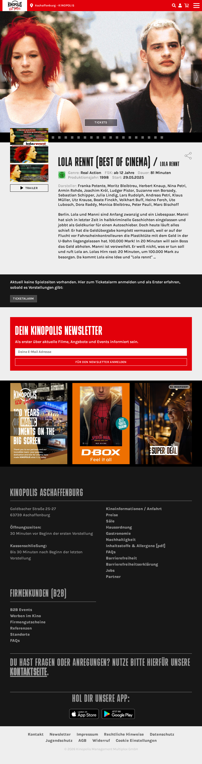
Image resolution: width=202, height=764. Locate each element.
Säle (110, 521)
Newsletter (60, 734)
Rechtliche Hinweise (124, 734)
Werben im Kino (25, 615)
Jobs (110, 570)
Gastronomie (118, 533)
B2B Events (21, 609)
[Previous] (5, 76)
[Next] (196, 76)
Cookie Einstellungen (136, 740)
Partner (113, 576)
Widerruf (101, 740)
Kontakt (36, 734)
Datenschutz (162, 734)
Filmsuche (174, 5)
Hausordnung (119, 527)
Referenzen (21, 628)
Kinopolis (14, 5)
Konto (180, 5)
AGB (82, 740)
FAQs (111, 552)
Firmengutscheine (28, 622)
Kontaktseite (28, 673)
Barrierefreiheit (121, 558)
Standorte (20, 634)
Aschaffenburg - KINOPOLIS (54, 5)
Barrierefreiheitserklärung (132, 564)
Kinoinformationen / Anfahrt (134, 508)
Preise (112, 515)
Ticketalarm (23, 298)
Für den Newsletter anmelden (101, 362)
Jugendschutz (59, 740)
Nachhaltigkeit (121, 539)
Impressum (87, 734)
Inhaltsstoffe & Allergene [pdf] (135, 545)
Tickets (101, 122)
